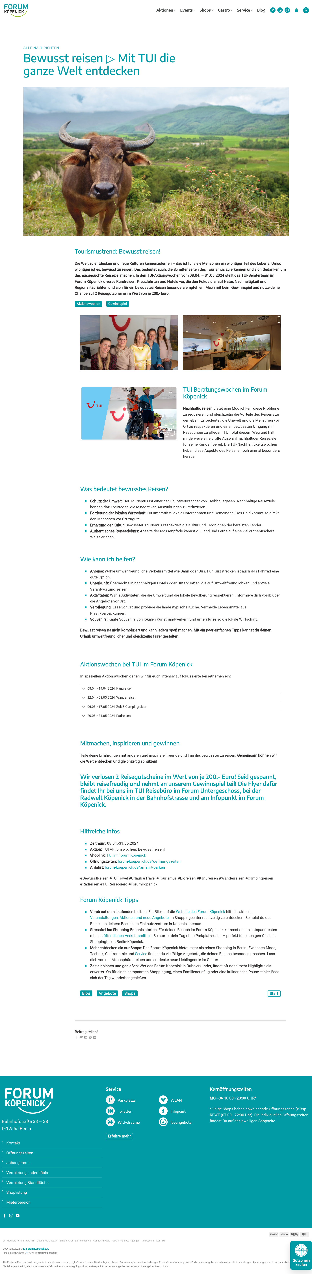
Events (186, 10)
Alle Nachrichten (41, 48)
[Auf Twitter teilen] (81, 1037)
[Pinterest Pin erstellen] (90, 1037)
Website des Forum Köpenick (200, 912)
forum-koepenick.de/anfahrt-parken (135, 867)
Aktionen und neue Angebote (144, 917)
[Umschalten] (83, 689)
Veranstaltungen (104, 917)
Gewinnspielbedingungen (125, 1240)
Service (243, 10)
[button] (296, 10)
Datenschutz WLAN (47, 1240)
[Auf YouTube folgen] (18, 1216)
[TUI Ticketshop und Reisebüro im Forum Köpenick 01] (129, 342)
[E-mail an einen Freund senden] (85, 1037)
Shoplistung (16, 1192)
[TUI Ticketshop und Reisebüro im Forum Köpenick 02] (232, 342)
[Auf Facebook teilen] (76, 1037)
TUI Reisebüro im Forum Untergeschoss (187, 790)
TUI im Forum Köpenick (127, 855)
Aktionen (164, 10)
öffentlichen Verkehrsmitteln (127, 936)
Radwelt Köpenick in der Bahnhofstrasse (134, 797)
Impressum (148, 1240)
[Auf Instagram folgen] (11, 1216)
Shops (205, 10)
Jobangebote (18, 1162)
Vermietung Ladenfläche (27, 1172)
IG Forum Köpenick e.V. (36, 1248)
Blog (261, 10)
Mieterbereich (18, 1202)
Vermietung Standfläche (27, 1182)
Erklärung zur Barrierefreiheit (75, 1240)
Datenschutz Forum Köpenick (18, 1240)
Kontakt (13, 1143)
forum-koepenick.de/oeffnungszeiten (149, 861)
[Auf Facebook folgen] (4, 1216)
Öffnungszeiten (19, 1153)
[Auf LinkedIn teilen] (94, 1037)
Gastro (224, 10)
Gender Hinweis (101, 1240)
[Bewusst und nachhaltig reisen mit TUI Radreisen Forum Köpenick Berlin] (129, 413)
